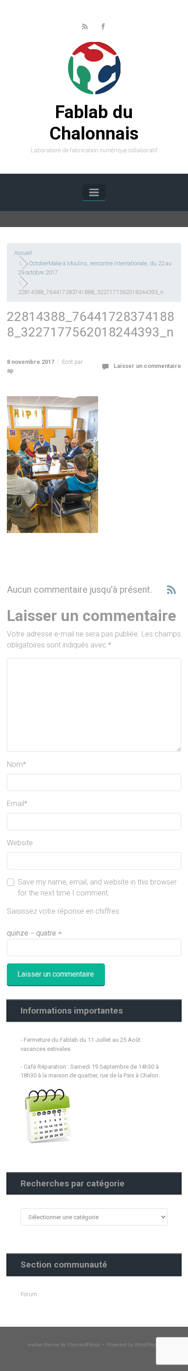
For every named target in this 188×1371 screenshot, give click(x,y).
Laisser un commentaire (147, 365)
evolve (35, 1345)
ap (10, 370)
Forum (29, 1294)
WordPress (147, 1345)
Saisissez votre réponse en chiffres (63, 911)
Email (17, 803)
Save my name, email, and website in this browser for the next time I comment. (97, 887)
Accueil (23, 252)
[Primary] (94, 192)
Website (20, 842)
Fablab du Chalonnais (94, 123)
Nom (16, 764)
